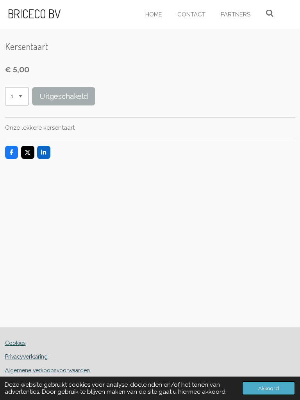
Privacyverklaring (26, 357)
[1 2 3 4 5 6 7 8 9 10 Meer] (17, 96)
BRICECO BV (34, 13)
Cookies (15, 343)
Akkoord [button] (268, 388)
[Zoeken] (270, 13)
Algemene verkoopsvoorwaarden (47, 370)
